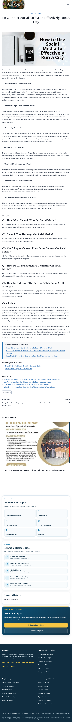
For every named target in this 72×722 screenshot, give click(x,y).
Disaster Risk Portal (44, 700)
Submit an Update (37, 631)
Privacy (37, 713)
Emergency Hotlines (44, 672)
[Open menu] (68, 4)
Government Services (45, 665)
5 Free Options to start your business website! (54, 401)
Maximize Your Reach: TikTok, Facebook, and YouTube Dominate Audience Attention (32, 379)
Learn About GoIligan (37, 625)
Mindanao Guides (7, 700)
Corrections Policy (44, 693)
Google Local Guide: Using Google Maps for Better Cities (16, 402)
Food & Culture (7, 690)
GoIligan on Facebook (45, 704)
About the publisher (10, 667)
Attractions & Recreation (10, 683)
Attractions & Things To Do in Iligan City (18, 369)
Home (4, 713)
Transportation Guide (45, 661)
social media (7, 392)
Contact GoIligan (43, 686)
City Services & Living (9, 693)
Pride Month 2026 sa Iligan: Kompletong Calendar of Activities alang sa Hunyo (32, 356)
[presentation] (35, 444)
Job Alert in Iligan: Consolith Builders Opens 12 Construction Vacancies (27, 382)
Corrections (25, 713)
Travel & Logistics (8, 686)
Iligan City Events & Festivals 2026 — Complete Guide (23, 366)
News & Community (36, 13)
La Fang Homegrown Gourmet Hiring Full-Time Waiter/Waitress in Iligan (35, 470)
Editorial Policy (43, 690)
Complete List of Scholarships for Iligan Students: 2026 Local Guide (26, 384)
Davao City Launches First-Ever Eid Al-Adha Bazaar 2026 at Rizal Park (29, 348)
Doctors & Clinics (43, 668)
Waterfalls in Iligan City (45, 654)
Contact (32, 713)
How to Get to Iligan (44, 658)
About (8, 713)
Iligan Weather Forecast (46, 697)
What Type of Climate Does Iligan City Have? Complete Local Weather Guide (29, 387)
